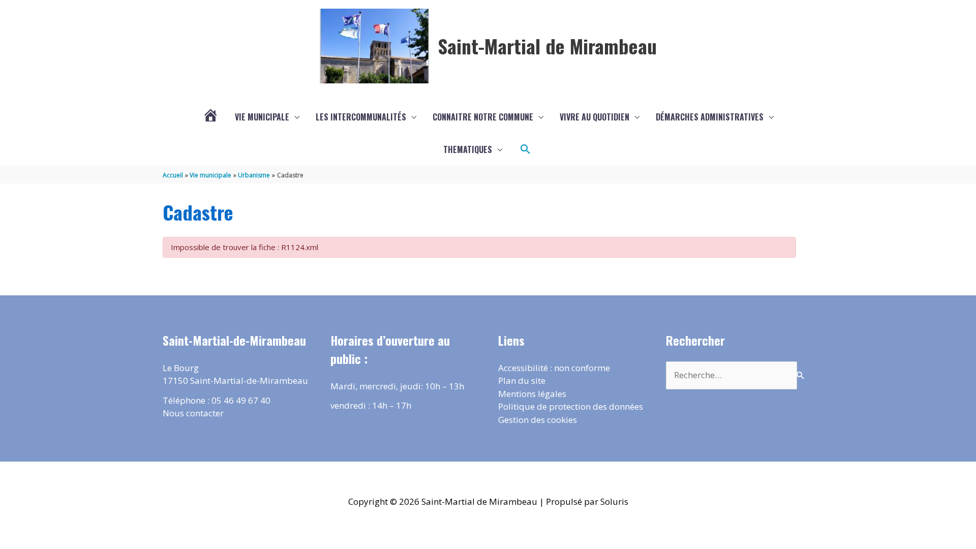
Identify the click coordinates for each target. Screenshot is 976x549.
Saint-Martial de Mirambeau (547, 46)
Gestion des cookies (537, 419)
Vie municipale (262, 117)
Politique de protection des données (570, 406)
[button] (525, 149)
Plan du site (521, 380)
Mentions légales (532, 394)
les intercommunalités (361, 117)
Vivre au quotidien (594, 117)
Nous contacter (193, 413)
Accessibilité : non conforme (554, 368)
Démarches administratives (710, 117)
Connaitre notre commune (483, 117)
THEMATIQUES (467, 149)
